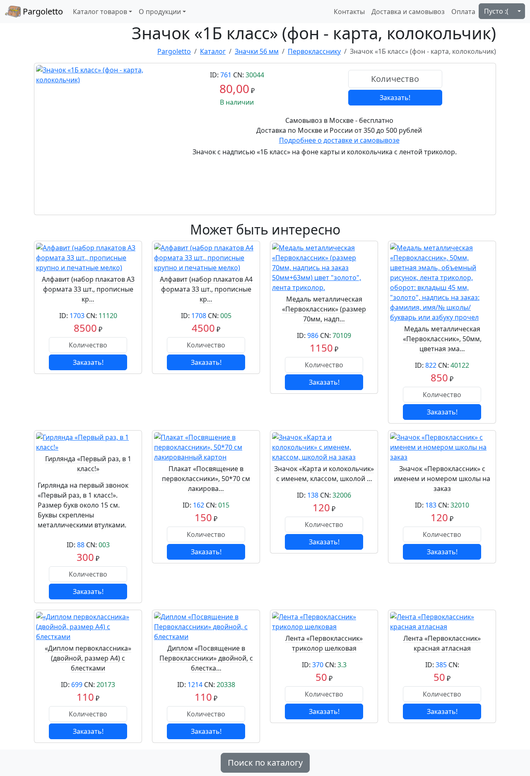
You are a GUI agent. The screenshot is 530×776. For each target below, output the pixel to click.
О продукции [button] (160, 11)
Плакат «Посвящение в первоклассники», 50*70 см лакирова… (206, 478)
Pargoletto (42, 11)
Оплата (463, 11)
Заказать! (395, 97)
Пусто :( (496, 11)
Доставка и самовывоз (408, 11)
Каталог (213, 51)
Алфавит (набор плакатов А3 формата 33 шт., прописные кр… (88, 289)
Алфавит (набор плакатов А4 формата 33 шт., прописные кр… (206, 289)
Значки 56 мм (257, 51)
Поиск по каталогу (265, 762)
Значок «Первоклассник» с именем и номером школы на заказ (442, 478)
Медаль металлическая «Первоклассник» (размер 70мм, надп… (324, 309)
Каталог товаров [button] (100, 11)
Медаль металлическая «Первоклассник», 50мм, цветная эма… (442, 338)
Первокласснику (314, 51)
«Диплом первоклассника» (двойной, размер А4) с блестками (88, 658)
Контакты (349, 11)
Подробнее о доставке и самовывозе (339, 140)
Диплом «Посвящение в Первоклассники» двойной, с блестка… (206, 658)
